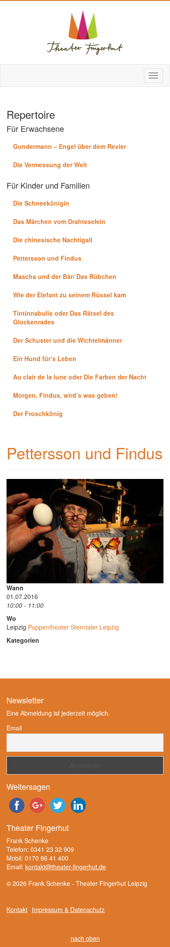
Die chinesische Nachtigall (52, 239)
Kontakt (17, 909)
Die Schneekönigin (41, 203)
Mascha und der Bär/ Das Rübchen (64, 276)
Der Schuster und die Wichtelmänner (67, 340)
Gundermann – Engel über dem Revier (69, 146)
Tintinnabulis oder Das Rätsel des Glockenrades (63, 317)
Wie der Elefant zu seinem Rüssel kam (69, 294)
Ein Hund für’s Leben (44, 358)
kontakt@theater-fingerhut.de (65, 866)
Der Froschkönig (38, 413)
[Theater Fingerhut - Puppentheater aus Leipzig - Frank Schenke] (85, 32)
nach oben (85, 938)
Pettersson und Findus (47, 258)
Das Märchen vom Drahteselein (59, 221)
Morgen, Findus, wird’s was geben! (65, 395)
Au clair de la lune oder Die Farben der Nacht (79, 376)
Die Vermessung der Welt (50, 164)
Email (14, 727)
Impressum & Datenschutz (68, 909)
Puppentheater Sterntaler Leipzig (73, 627)
